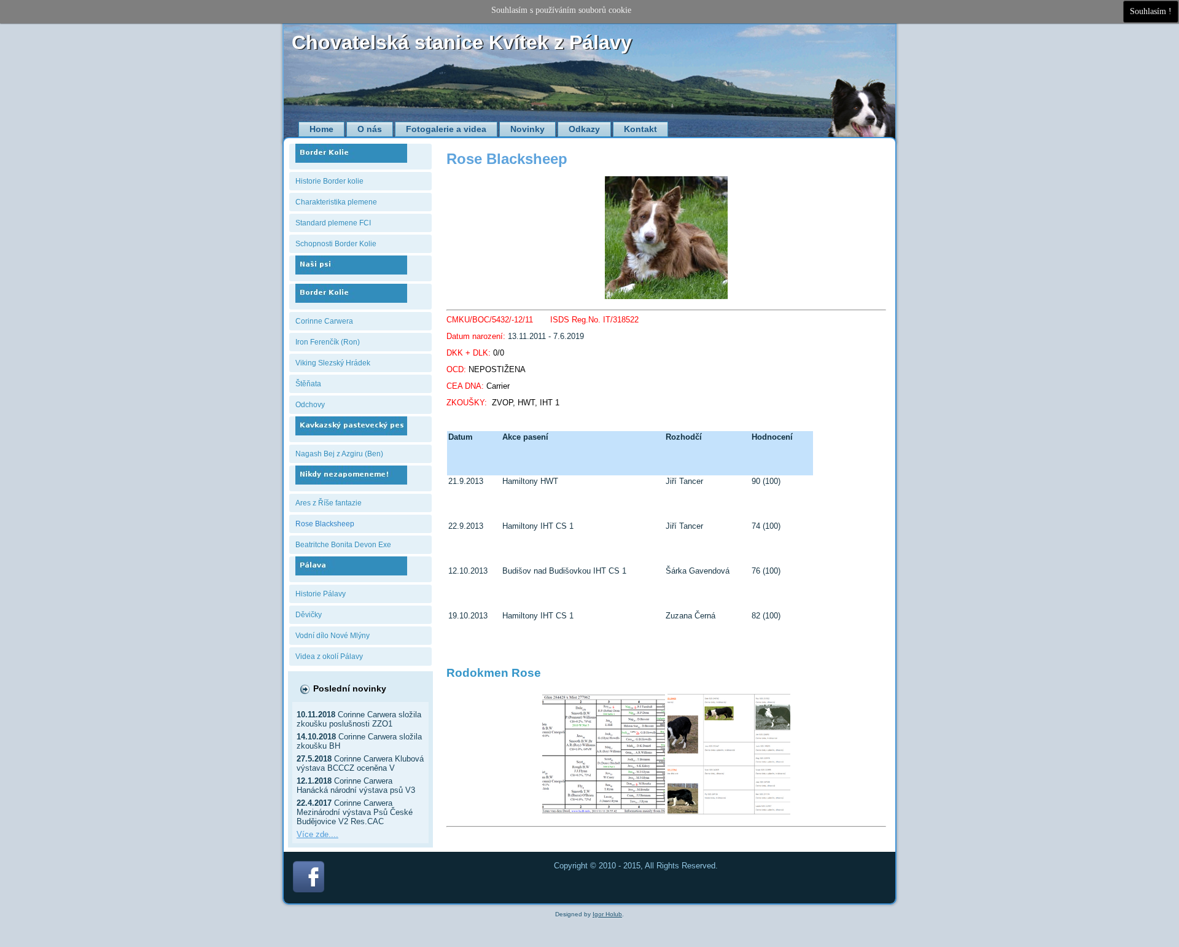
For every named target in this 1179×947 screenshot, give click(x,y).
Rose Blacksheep (324, 524)
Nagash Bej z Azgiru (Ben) (339, 454)
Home (321, 129)
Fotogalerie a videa (446, 129)
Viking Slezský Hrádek (332, 363)
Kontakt (640, 129)
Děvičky (308, 614)
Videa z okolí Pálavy (329, 656)
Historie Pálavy (320, 594)
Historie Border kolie (329, 181)
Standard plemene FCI (333, 223)
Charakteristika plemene (336, 202)
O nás (369, 129)
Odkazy (584, 129)
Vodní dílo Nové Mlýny (332, 635)
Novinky (527, 129)
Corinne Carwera (324, 321)
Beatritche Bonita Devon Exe (343, 544)
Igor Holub (607, 914)
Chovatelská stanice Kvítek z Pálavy (462, 42)
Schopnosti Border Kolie (335, 244)
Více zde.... (317, 834)
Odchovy (310, 404)
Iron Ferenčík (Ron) (327, 342)
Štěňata (308, 384)
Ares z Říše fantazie (328, 503)
